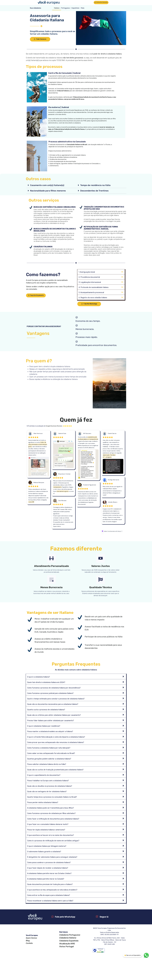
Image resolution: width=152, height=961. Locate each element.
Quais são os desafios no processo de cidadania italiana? (49, 786)
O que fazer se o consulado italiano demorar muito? (47, 824)
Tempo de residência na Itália (95, 185)
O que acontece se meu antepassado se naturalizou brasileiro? (52, 890)
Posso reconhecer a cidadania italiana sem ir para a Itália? (50, 901)
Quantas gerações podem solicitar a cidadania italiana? (49, 759)
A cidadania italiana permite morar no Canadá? (45, 879)
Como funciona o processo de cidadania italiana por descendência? (54, 688)
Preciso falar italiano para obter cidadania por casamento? (50, 720)
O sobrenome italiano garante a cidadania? (44, 851)
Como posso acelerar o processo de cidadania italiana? (49, 862)
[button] (51, 185)
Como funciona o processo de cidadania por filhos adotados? (51, 813)
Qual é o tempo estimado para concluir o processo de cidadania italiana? (56, 699)
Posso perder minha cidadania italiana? (42, 802)
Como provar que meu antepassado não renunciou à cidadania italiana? (55, 742)
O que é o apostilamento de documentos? (43, 775)
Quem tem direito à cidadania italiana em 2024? (46, 682)
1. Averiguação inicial (87, 272)
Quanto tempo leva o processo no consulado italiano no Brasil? (52, 797)
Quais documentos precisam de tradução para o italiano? (50, 884)
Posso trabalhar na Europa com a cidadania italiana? (48, 781)
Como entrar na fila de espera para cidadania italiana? (48, 895)
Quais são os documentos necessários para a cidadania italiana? (52, 704)
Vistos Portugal (66, 946)
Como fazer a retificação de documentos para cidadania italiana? (53, 819)
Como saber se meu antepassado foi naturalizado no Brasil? (51, 753)
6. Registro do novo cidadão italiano (93, 297)
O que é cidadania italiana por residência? (43, 726)
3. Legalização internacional (90, 282)
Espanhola (75, 8)
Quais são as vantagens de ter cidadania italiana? (47, 791)
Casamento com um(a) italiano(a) (47, 185)
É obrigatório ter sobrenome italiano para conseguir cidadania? (52, 857)
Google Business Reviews (54, 426)
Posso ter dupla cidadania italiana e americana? (46, 830)
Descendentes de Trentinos (94, 190)
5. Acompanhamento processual (91, 292)
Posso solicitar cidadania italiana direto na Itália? (46, 764)
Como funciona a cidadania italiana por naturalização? (48, 748)
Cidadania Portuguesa (69, 935)
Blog (28, 941)
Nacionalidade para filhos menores (48, 190)
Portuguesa (65, 8)
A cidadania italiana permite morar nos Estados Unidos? (49, 873)
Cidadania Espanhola (68, 941)
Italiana (56, 8)
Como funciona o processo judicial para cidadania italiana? (50, 693)
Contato (29, 943)
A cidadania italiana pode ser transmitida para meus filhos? (50, 808)
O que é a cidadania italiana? (38, 677)
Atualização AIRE (67, 943)
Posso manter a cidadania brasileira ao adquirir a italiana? (50, 731)
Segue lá (104, 917)
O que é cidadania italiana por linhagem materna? (46, 846)
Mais (82, 8)
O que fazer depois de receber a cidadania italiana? (47, 868)
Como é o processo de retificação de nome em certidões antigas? (53, 841)
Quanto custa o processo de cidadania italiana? (46, 710)
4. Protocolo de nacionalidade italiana (93, 287)
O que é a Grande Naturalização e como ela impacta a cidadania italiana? (56, 737)
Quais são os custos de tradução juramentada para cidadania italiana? (55, 770)
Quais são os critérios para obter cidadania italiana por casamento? (54, 715)
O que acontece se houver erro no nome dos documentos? (50, 835)
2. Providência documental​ (89, 277)
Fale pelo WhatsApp (65, 917)
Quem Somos (31, 938)
